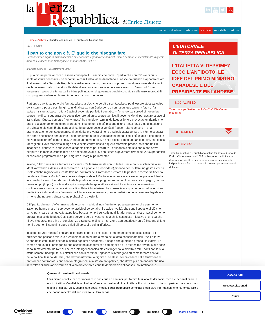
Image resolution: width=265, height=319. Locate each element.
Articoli (235, 30)
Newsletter (220, 30)
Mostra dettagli (188, 311)
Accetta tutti (235, 274)
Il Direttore (175, 30)
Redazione (191, 30)
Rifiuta (235, 296)
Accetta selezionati (235, 285)
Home (162, 30)
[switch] (101, 312)
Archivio (206, 30)
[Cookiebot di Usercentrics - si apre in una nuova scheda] (23, 312)
